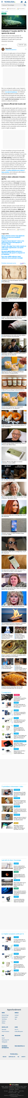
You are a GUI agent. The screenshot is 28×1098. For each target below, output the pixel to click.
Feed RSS (4, 1056)
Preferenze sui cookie (12, 1092)
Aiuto (19, 1092)
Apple (16, 1017)
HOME (2, 11)
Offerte (3, 1023)
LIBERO (2, 1086)
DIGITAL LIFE (5, 1027)
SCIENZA (6, 11)
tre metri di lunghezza (11, 92)
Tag (18, 1056)
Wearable (4, 1029)
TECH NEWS (16, 806)
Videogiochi (4, 1041)
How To (16, 1029)
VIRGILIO (6, 1086)
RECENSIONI (16, 789)
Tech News (4, 1019)
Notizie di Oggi (5, 1015)
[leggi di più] (26, 49)
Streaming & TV (5, 1040)
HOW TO (16, 823)
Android (16, 1015)
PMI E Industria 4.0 (20, 1046)
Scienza (3, 1021)
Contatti (23, 1056)
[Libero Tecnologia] (14, 1054)
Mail (22, 4)
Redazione (17, 1035)
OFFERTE (16, 702)
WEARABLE (16, 694)
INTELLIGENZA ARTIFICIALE (20, 741)
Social (3, 1038)
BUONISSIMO (11, 1089)
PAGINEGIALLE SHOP (19, 1086)
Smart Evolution (5, 1031)
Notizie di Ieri (5, 1017)
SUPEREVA (17, 1089)
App (16, 1019)
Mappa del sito (12, 1056)
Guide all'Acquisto (19, 1031)
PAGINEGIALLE (11, 1086)
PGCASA (25, 1086)
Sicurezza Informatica (5, 1046)
